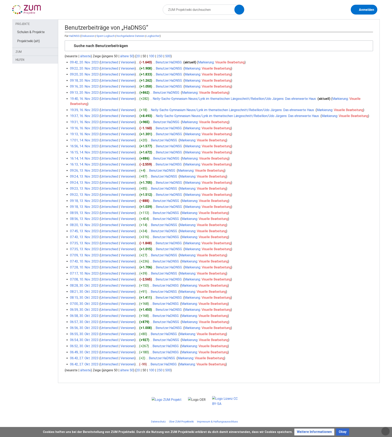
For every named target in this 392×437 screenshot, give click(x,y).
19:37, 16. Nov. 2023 (84, 116)
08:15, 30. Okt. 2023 (84, 298)
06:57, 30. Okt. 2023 (84, 322)
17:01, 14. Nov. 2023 (84, 140)
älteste (85, 56)
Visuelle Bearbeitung (230, 62)
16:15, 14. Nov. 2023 (84, 152)
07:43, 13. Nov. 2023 (84, 237)
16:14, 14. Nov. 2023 (84, 158)
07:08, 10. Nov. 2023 (84, 279)
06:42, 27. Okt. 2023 (84, 364)
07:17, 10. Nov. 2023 (84, 273)
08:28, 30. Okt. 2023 (84, 285)
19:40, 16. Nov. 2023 (84, 99)
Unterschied (109, 62)
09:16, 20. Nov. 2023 (84, 86)
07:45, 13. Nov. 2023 (84, 231)
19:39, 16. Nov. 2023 (84, 110)
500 (168, 56)
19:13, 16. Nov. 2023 (84, 134)
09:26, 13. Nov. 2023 (84, 170)
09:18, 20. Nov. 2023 (84, 80)
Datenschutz (158, 421)
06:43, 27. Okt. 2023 (84, 358)
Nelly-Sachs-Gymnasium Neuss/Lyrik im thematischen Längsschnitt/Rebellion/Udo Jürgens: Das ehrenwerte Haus (234, 99)
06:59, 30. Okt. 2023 (84, 310)
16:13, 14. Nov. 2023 (84, 164)
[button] (219, 45)
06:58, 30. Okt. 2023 (84, 316)
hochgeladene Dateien (131, 35)
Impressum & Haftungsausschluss (217, 421)
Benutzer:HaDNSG (169, 62)
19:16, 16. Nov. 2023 (84, 128)
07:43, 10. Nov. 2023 (84, 261)
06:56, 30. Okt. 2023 (84, 328)
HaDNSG (74, 35)
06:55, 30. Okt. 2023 (84, 334)
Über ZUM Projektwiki (181, 421)
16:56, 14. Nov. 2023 (84, 146)
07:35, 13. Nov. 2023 (84, 243)
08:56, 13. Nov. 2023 (84, 219)
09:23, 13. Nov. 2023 (84, 188)
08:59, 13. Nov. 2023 (84, 213)
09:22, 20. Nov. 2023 (84, 68)
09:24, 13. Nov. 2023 (84, 176)
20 (138, 56)
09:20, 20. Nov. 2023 (84, 74)
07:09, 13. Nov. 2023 (84, 255)
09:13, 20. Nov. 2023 (84, 93)
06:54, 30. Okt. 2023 (84, 340)
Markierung (206, 62)
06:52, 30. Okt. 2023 (84, 346)
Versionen (128, 62)
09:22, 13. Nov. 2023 (84, 195)
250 (160, 56)
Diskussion (88, 35)
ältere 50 (126, 56)
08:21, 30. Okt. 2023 (84, 292)
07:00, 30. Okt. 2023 (84, 304)
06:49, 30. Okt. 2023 (84, 352)
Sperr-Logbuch (105, 35)
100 (151, 56)
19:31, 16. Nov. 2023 (84, 122)
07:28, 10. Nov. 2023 (84, 267)
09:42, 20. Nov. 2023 (84, 62)
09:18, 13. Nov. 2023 (84, 201)
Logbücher (153, 35)
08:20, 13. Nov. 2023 (84, 225)
